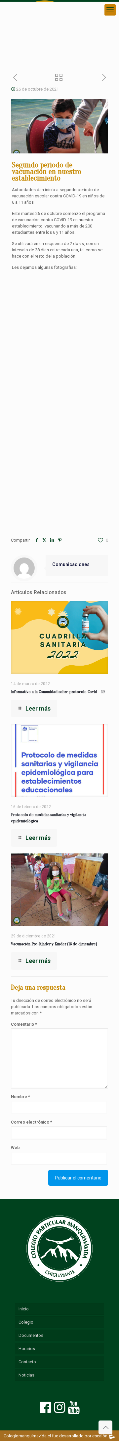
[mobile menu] (110, 10)
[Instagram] (60, 1410)
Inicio (24, 1308)
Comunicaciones (71, 564)
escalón (99, 1435)
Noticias (26, 1375)
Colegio (26, 1322)
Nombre (20, 1096)
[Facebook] (46, 1410)
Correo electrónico (31, 1122)
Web (15, 1147)
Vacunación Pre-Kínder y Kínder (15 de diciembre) (54, 943)
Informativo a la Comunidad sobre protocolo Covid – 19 (58, 691)
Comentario (24, 1024)
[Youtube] (73, 1410)
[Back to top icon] (105, 1427)
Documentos (31, 1335)
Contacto (27, 1361)
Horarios (27, 1348)
